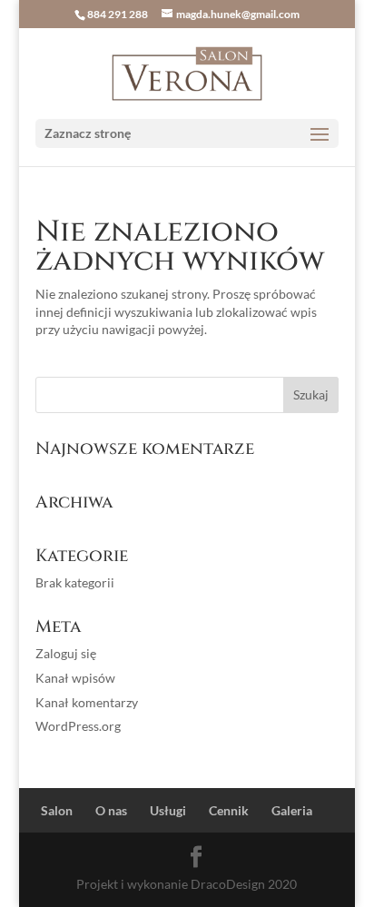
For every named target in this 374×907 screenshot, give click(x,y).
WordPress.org (78, 726)
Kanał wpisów (75, 677)
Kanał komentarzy (86, 702)
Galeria (291, 810)
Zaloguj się (65, 653)
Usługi (168, 810)
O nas (111, 810)
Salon (57, 810)
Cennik (229, 810)
